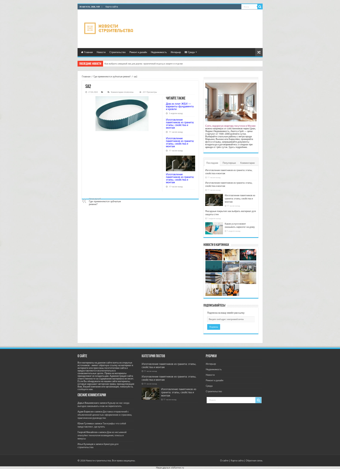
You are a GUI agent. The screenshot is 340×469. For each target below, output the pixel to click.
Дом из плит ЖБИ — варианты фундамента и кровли (180, 106)
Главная (88, 52)
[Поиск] (260, 6)
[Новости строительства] (109, 29)
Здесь (231, 147)
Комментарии (247, 163)
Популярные (229, 163)
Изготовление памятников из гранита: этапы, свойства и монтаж (180, 123)
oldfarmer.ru (177, 467)
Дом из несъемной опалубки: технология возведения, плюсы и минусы (102, 435)
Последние (212, 163)
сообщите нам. (85, 389)
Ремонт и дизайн (138, 52)
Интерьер (176, 52)
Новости (101, 52)
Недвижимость (159, 52)
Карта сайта (112, 6)
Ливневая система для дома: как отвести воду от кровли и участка (137, 63)
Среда (191, 52)
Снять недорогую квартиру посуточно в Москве (230, 126)
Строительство (117, 52)
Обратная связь (254, 460)
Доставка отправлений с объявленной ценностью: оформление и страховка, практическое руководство (105, 414)
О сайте (224, 460)
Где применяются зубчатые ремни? (112, 76)
